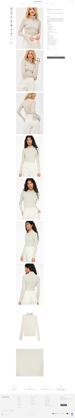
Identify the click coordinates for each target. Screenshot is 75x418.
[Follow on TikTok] (13, 410)
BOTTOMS (41, 3)
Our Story (32, 398)
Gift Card (19, 407)
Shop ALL (28, 3)
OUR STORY (52, 3)
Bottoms (19, 403)
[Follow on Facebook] (2, 410)
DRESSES (33, 3)
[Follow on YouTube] (11, 410)
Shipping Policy (47, 401)
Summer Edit (20, 404)
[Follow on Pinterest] (9, 410)
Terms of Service (47, 400)
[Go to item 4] (11, 22)
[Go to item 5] (11, 26)
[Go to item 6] (11, 30)
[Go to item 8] (11, 39)
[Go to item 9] (11, 43)
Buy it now (56, 57)
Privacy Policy (47, 398)
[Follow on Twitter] (4, 410)
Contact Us (32, 404)
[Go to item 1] (11, 9)
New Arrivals (23, 3)
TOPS (37, 3)
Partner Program (33, 403)
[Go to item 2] (11, 13)
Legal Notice (47, 404)
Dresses (19, 400)
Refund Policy (47, 403)
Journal (32, 401)
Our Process (32, 400)
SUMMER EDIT (47, 3)
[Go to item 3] (11, 18)
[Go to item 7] (11, 35)
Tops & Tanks (20, 401)
